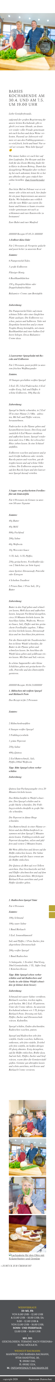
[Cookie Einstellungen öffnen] (5, 1378)
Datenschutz (46, 1379)
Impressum (34, 1379)
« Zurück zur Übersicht (16, 1265)
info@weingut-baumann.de (29, 1367)
